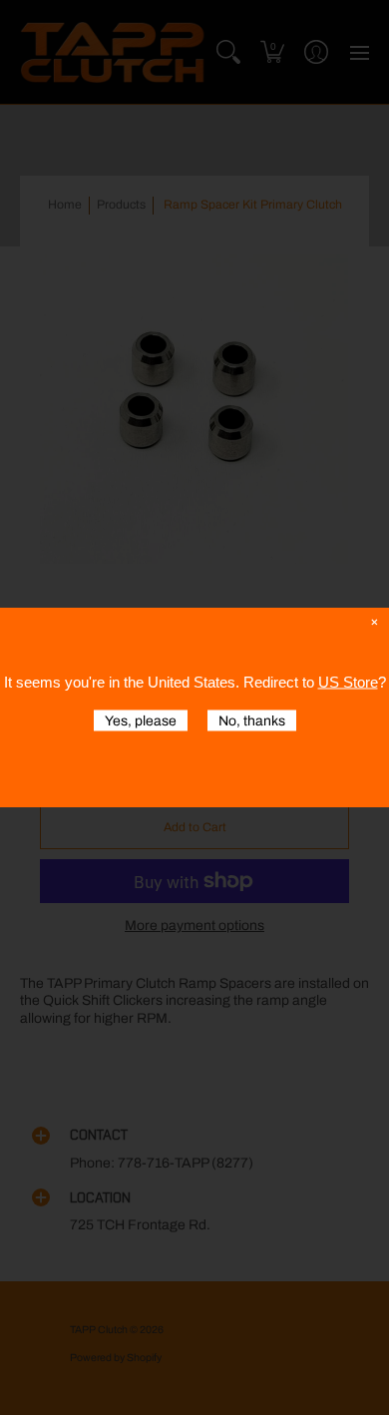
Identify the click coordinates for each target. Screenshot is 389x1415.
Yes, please (141, 720)
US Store (348, 682)
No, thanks (251, 720)
